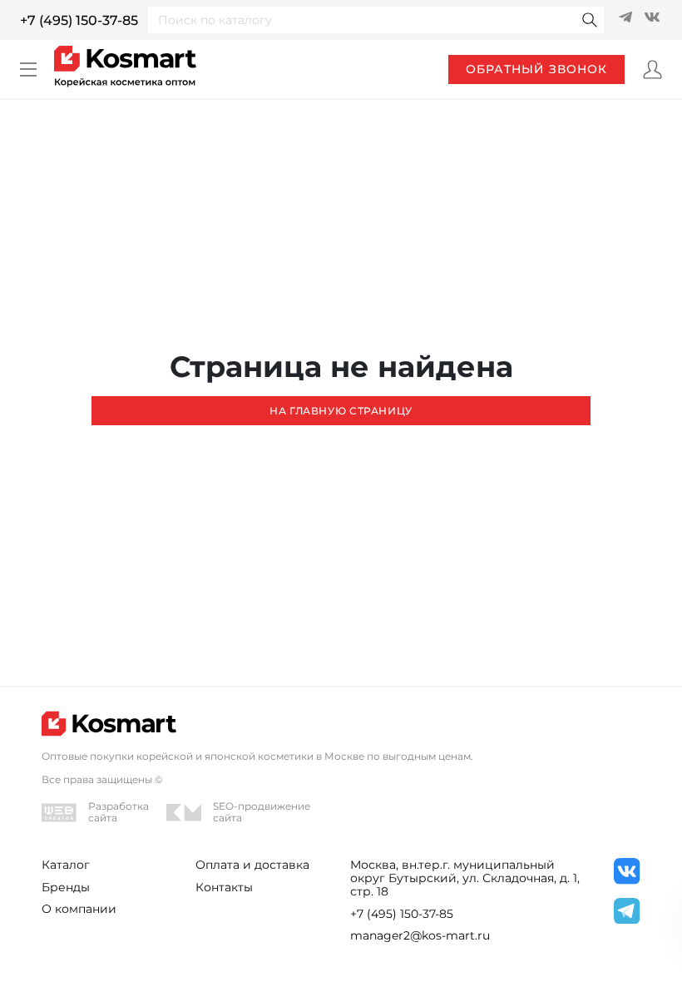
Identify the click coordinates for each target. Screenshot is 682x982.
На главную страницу (341, 410)
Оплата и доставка (252, 864)
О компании (79, 908)
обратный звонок (536, 69)
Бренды (66, 887)
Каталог (66, 864)
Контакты (224, 887)
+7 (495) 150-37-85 (79, 20)
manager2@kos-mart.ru (420, 935)
